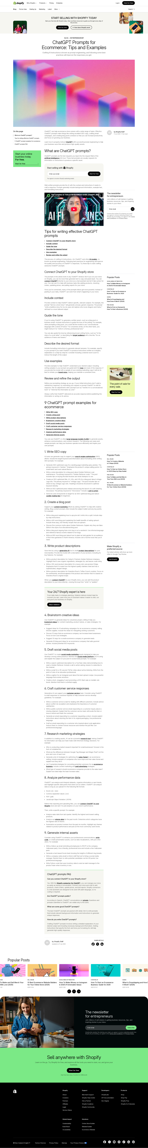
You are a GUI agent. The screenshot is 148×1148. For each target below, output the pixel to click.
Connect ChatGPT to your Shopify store (61, 241)
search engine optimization (85, 456)
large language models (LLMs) (77, 439)
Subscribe (131, 1028)
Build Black (66, 1126)
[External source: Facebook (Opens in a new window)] (104, 1142)
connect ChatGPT (51, 281)
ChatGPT (69, 142)
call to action (93, 491)
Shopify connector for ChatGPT (68, 883)
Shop (122, 1095)
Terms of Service (40, 1143)
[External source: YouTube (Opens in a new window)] (114, 1142)
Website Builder (87, 1126)
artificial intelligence (51, 158)
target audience (79, 335)
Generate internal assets (55, 435)
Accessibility (66, 1130)
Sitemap (64, 1143)
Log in (117, 3)
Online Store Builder (88, 1123)
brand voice (62, 372)
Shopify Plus (125, 1101)
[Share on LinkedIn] (102, 944)
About (64, 1095)
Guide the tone (51, 246)
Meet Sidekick (54, 604)
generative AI (64, 551)
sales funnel (83, 757)
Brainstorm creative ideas (55, 420)
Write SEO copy (52, 412)
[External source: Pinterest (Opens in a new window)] (133, 1142)
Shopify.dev (105, 1095)
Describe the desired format (56, 249)
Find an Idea (23, 9)
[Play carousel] (74, 991)
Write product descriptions (56, 418)
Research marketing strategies (57, 429)
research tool (86, 738)
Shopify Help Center (88, 1098)
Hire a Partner (86, 1101)
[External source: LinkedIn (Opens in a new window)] (128, 1142)
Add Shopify (113, 559)
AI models (93, 259)
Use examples (51, 252)
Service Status (67, 1110)
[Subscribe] (132, 209)
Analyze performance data (56, 432)
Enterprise (59, 3)
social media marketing (70, 654)
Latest (50, 9)
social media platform (86, 656)
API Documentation (107, 1098)
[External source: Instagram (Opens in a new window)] (119, 1142)
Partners (65, 1101)
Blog (14, 9)
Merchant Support (88, 1095)
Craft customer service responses (59, 426)
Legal (64, 1107)
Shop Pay (124, 1098)
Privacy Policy (123, 218)
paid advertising (81, 766)
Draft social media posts (55, 423)
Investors (65, 1098)
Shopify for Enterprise (128, 1104)
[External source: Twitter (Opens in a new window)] (109, 1142)
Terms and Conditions (116, 1033)
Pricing (51, 3)
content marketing (61, 507)
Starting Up (32, 9)
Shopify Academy (87, 1104)
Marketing (42, 9)
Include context (52, 244)
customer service (73, 693)
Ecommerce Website (88, 1130)
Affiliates (65, 1104)
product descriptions (86, 551)
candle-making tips (53, 496)
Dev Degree (105, 1101)
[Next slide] (79, 991)
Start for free (128, 3)
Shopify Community (88, 1107)
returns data (59, 819)
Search (130, 9)
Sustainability (67, 1123)
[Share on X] (97, 944)
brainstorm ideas (50, 622)
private (85, 900)
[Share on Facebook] (93, 944)
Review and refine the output (56, 255)
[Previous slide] (69, 991)
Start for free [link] (94, 174)
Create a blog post (53, 415)
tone (81, 368)
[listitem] (74, 976)
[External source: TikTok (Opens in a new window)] (123, 1142)
